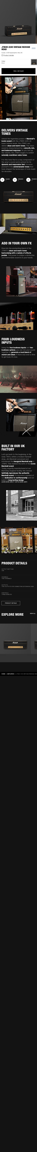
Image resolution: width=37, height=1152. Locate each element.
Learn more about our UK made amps (14, 482)
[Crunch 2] (28, 180)
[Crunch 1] (15, 180)
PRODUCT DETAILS (11, 603)
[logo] (7, 7)
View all (32, 613)
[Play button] (18, 224)
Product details (8, 55)
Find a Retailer (18, 71)
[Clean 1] (2, 180)
